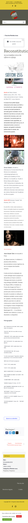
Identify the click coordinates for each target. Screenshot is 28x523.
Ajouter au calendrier (11, 418)
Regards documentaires (11, 444)
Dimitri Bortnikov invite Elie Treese (18, 444)
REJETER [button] (19, 516)
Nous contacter (19, 3)
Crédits (20, 489)
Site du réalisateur (8, 249)
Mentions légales (8, 489)
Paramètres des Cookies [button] (8, 516)
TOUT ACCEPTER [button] (7, 519)
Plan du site (20, 483)
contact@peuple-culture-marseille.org (14, 2)
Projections (6, 470)
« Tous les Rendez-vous (11, 35)
